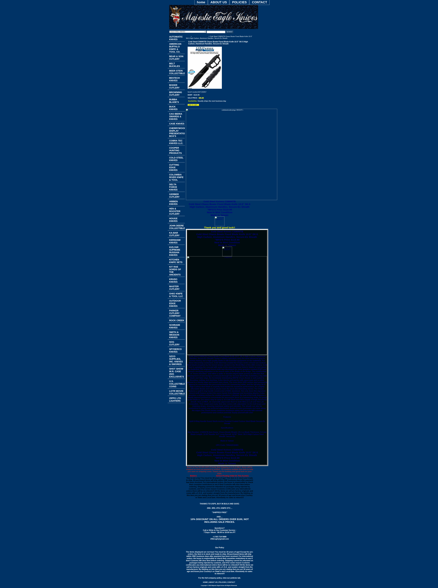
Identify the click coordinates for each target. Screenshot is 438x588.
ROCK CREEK (176, 320)
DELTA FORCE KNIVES (173, 187)
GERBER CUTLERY (174, 195)
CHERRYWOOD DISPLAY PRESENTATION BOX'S (177, 132)
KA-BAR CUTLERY (174, 234)
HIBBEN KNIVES (173, 202)
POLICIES (239, 2)
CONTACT (259, 2)
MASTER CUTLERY (174, 287)
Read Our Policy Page (206, 476)
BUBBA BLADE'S (174, 100)
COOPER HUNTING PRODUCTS (175, 150)
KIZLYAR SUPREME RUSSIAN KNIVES (174, 251)
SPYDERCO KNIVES (175, 350)
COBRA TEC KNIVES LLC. (176, 142)
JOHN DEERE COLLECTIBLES (177, 226)
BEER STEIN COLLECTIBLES (177, 72)
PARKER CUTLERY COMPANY (175, 313)
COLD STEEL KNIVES (200, 36)
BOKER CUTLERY (174, 86)
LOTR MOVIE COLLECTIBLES (177, 392)
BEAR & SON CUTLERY (176, 57)
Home (188, 36)
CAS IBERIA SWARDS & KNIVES (175, 116)
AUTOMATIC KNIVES (176, 38)
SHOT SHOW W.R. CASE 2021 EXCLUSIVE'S (176, 373)
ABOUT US (218, 2)
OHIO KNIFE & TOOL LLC (176, 294)
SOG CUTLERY (174, 343)
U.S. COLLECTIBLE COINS (177, 384)
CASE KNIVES (176, 123)
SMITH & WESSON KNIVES (174, 335)
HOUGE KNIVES (173, 219)
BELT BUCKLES (174, 64)
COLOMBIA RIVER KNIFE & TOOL (176, 177)
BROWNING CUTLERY (175, 93)
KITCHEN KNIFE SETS (175, 260)
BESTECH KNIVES (174, 79)
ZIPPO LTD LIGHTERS (175, 399)
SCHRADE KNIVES (174, 326)
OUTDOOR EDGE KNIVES (175, 303)
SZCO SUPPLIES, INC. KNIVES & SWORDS (176, 360)
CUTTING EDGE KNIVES (174, 167)
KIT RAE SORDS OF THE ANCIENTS (175, 271)
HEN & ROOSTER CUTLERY (174, 211)
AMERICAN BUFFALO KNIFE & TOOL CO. (175, 48)
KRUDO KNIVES (173, 280)
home (201, 2)
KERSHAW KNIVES (175, 241)
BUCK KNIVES (173, 108)
